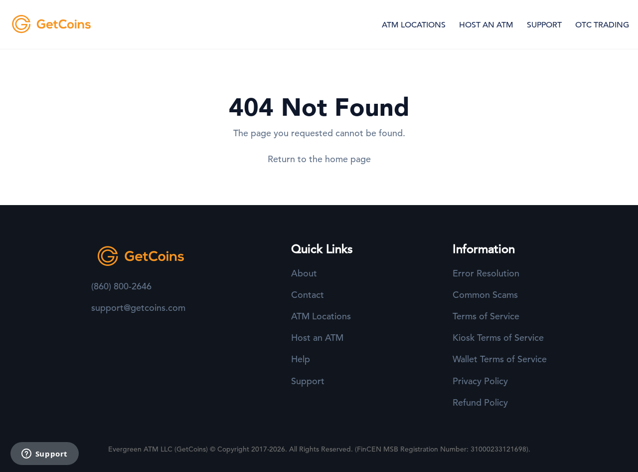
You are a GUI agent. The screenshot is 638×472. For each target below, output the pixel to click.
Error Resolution (486, 273)
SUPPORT (544, 25)
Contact (307, 294)
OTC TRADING (602, 25)
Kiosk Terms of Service (498, 337)
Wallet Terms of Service (500, 359)
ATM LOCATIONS (414, 25)
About (304, 273)
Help (300, 359)
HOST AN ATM (486, 25)
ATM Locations (321, 316)
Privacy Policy (480, 381)
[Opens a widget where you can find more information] (44, 454)
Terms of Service (486, 316)
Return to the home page (319, 159)
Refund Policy (480, 402)
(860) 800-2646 (121, 286)
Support (307, 381)
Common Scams (485, 294)
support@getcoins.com (138, 307)
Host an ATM (317, 337)
